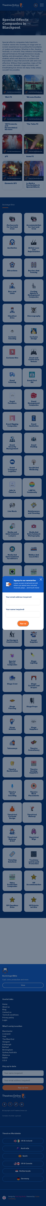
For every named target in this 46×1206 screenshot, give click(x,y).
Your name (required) (15, 609)
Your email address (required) (18, 597)
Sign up (23, 623)
